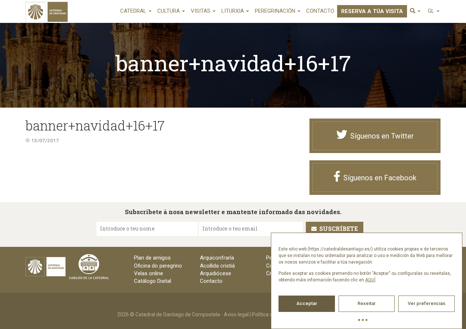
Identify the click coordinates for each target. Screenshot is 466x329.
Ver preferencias (426, 303)
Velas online (148, 273)
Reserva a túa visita (372, 11)
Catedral (134, 11)
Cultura (169, 11)
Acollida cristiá (217, 265)
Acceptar (306, 303)
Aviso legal (236, 314)
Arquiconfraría (217, 257)
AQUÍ (370, 279)
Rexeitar (367, 303)
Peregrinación (276, 11)
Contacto (320, 11)
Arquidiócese (215, 273)
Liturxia (233, 11)
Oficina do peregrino (158, 265)
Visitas (201, 11)
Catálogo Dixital (152, 281)
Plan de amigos (152, 257)
